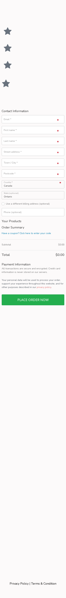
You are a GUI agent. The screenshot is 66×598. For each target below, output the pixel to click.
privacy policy (44, 287)
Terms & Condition (43, 584)
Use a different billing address (28, 203)
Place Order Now (33, 299)
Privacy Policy (19, 584)
